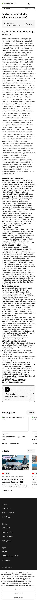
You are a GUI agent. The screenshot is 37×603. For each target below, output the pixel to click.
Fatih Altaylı (6, 528)
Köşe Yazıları (6, 508)
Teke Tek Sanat (7, 536)
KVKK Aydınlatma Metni (10, 556)
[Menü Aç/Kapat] (33, 4)
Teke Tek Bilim (7, 532)
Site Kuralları (6, 560)
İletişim (4, 552)
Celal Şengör (6, 541)
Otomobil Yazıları (8, 513)
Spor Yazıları (6, 517)
